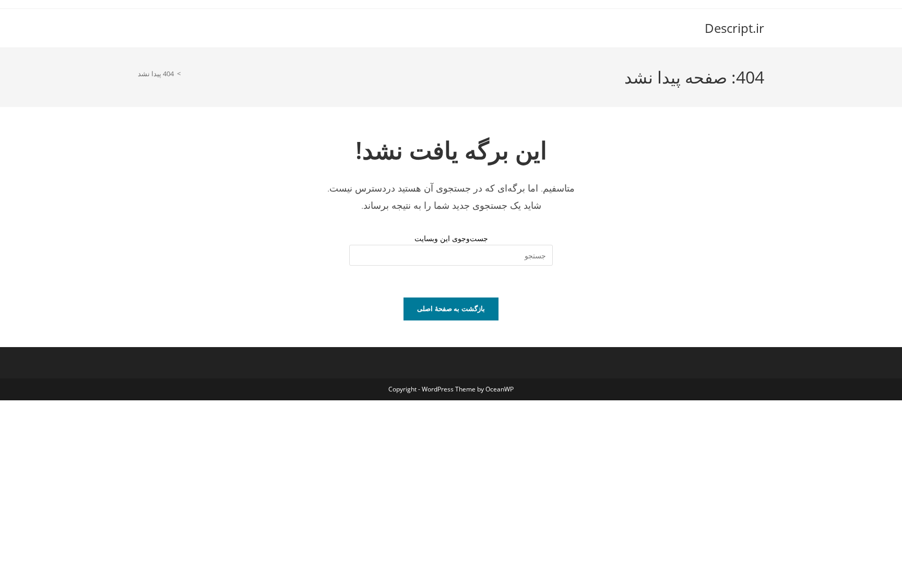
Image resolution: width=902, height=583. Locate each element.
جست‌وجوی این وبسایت (451, 238)
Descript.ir (734, 28)
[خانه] (186, 73)
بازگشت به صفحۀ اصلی (451, 308)
